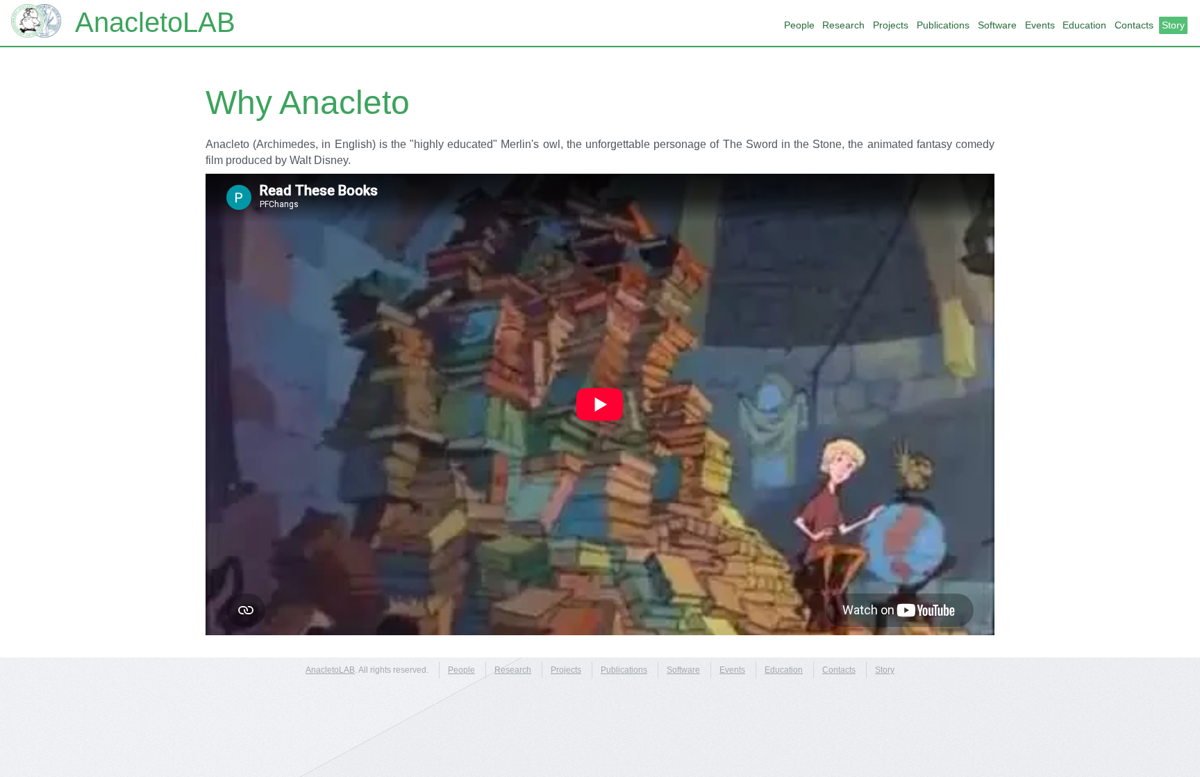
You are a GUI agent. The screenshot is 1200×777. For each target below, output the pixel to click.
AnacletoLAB (155, 22)
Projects (890, 25)
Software (997, 25)
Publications (943, 25)
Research (843, 25)
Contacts (1134, 25)
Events (1040, 25)
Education (1084, 25)
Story (1173, 25)
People (799, 25)
